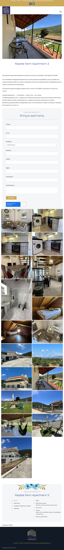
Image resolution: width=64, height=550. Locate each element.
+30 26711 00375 (16, 0)
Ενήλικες (9, 150)
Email (8, 133)
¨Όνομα (8, 124)
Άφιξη (8, 168)
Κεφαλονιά (5, 525)
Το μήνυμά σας (10, 185)
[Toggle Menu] (60, 11)
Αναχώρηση (9, 176)
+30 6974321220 (27, 0)
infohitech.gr (12, 547)
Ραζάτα (11, 525)
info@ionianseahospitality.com (43, 0)
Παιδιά (8, 159)
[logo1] (32, 529)
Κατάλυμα (8, 141)
